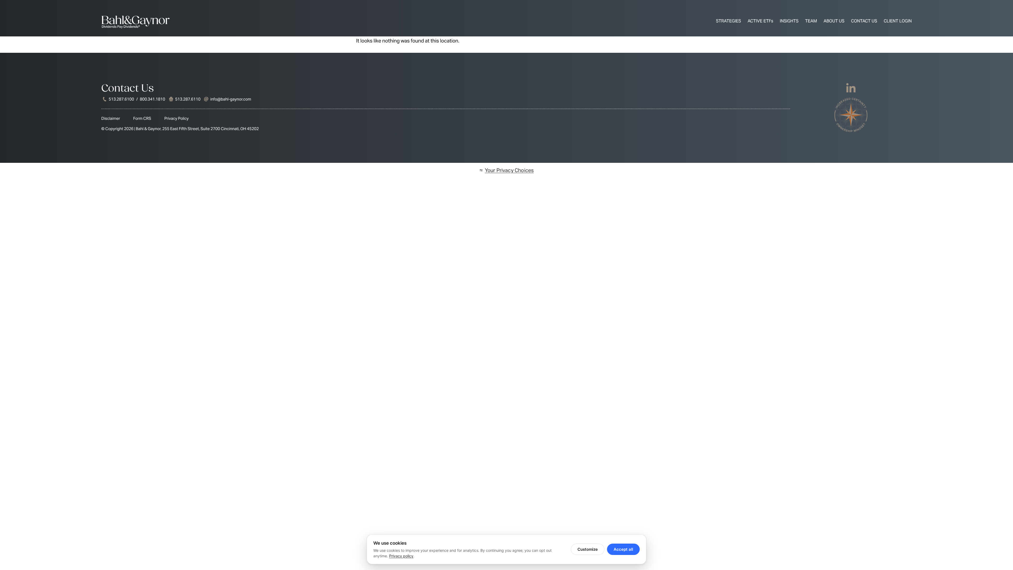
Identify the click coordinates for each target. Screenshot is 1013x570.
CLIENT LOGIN (898, 21)
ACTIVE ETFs (760, 21)
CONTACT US (864, 21)
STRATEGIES (728, 21)
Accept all (623, 549)
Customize (587, 549)
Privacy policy (401, 556)
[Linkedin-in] (851, 88)
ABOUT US (834, 21)
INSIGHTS (789, 21)
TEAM (811, 21)
